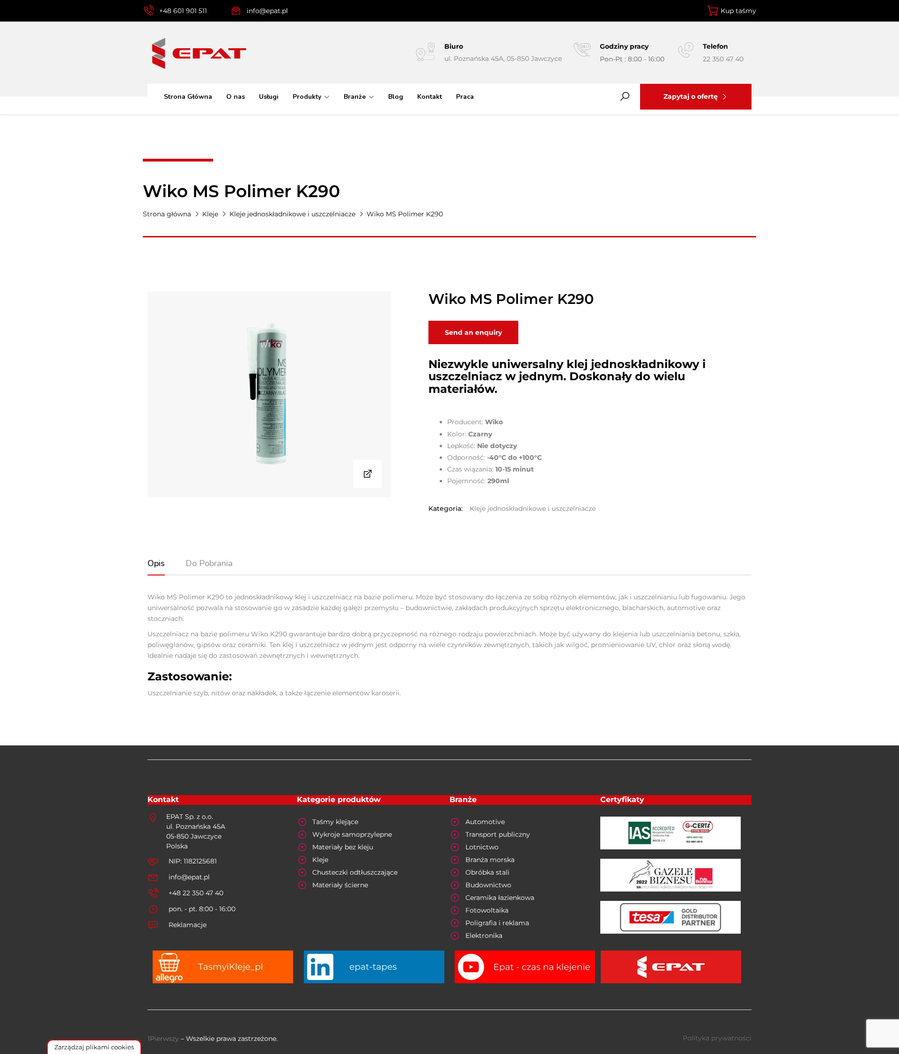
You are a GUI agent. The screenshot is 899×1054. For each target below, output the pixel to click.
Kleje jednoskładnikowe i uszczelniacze (292, 214)
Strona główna (167, 214)
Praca (465, 96)
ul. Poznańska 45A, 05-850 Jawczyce (503, 58)
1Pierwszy (163, 1038)
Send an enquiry (473, 332)
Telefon (715, 46)
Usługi (269, 96)
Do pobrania (209, 563)
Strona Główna (188, 96)
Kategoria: (445, 508)
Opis (156, 563)
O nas (235, 96)
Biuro (453, 46)
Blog (395, 96)
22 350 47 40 (723, 59)
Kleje (210, 214)
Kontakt (429, 96)
